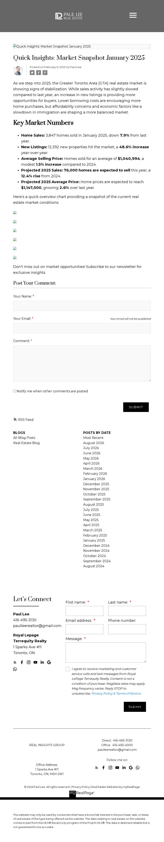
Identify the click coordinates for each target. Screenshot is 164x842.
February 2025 (95, 535)
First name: (76, 602)
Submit (136, 407)
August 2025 (93, 504)
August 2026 (93, 443)
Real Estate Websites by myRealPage (115, 786)
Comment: (22, 341)
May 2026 (91, 458)
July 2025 (91, 510)
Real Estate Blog (26, 443)
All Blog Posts (24, 438)
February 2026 (95, 474)
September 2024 (97, 561)
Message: (74, 639)
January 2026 (94, 479)
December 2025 (96, 484)
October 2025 (94, 494)
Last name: (118, 602)
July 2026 (91, 448)
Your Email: (22, 319)
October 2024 (94, 556)
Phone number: (122, 620)
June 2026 (91, 453)
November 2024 (96, 551)
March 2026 (92, 469)
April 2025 (91, 525)
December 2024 (96, 546)
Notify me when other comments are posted (52, 391)
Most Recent (93, 438)
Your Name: (23, 296)
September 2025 (96, 499)
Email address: (79, 620)
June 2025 (91, 515)
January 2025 (94, 540)
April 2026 (91, 463)
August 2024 (93, 566)
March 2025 (92, 530)
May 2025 (91, 520)
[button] (15, 662)
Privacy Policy (81, 786)
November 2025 (96, 489)
